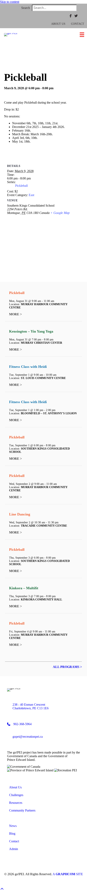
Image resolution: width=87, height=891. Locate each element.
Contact (77, 23)
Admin (13, 849)
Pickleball (21, 185)
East (31, 195)
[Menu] (82, 35)
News (13, 826)
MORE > (15, 314)
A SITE (68, 874)
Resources (15, 802)
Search (25, 8)
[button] (81, 8)
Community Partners (22, 810)
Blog (12, 833)
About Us (58, 23)
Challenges (16, 795)
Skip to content (9, 1)
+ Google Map (60, 213)
